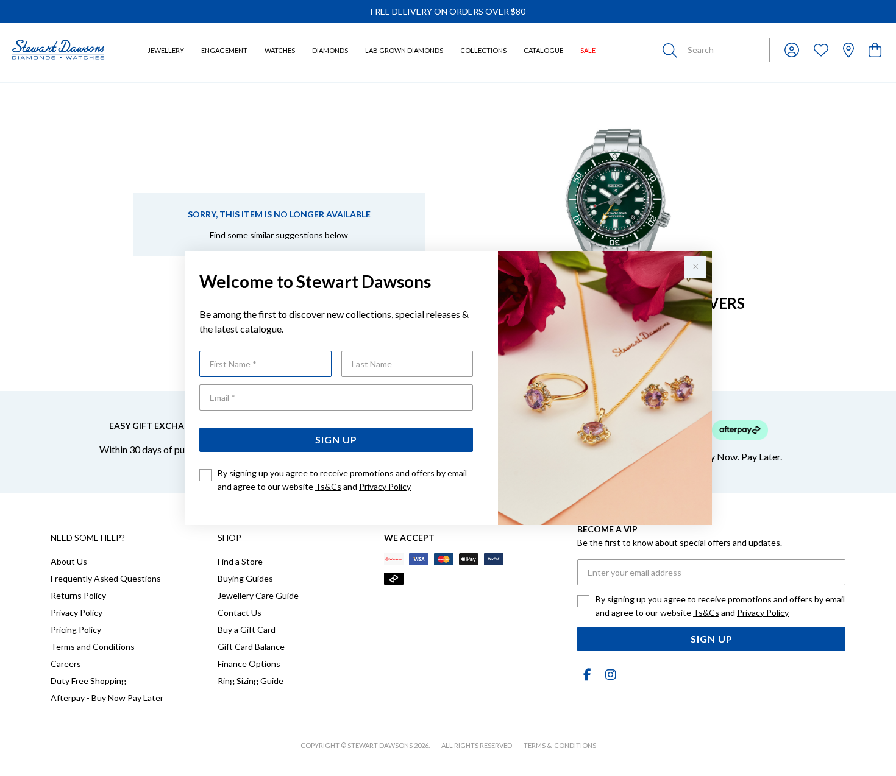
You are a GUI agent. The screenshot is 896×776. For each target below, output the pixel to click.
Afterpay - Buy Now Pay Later (107, 698)
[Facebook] (587, 674)
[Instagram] (608, 674)
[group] (448, 11)
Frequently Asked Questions (106, 578)
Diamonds (330, 50)
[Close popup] (695, 267)
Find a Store (240, 561)
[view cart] (875, 49)
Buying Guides (245, 578)
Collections (483, 50)
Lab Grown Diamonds (404, 50)
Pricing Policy (76, 629)
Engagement (224, 50)
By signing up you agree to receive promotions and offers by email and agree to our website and (342, 480)
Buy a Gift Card (247, 629)
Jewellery (166, 50)
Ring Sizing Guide (250, 680)
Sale (588, 50)
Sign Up (336, 439)
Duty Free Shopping (88, 680)
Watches (280, 50)
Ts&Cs (328, 486)
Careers (66, 663)
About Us (69, 561)
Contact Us (239, 612)
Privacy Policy (385, 486)
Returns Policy (78, 595)
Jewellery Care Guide (258, 595)
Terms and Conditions (93, 646)
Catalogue (543, 50)
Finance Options (249, 663)
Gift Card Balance (251, 646)
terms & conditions (560, 745)
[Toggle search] (672, 50)
